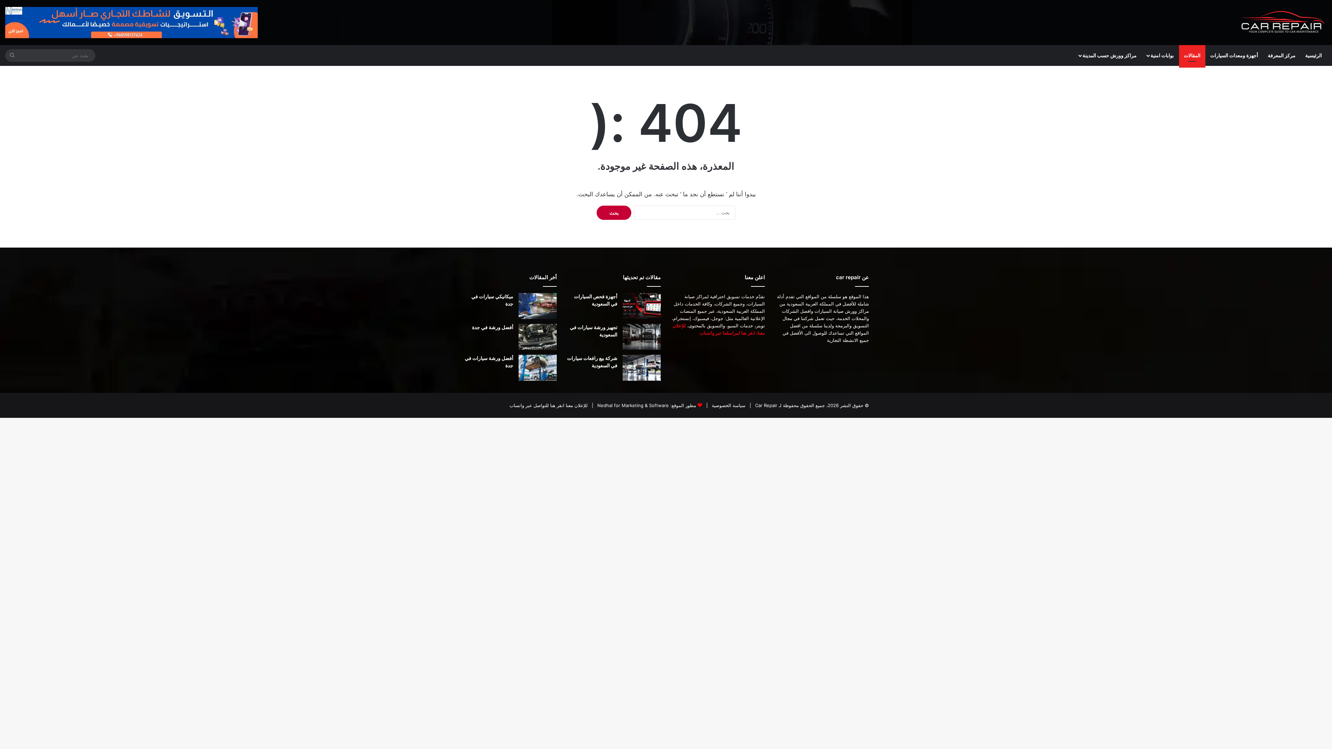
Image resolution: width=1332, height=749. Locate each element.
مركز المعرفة (1282, 55)
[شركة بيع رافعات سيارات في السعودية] (642, 368)
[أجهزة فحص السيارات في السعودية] (642, 306)
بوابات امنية (1162, 55)
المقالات (1192, 55)
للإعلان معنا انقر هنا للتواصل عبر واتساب (549, 405)
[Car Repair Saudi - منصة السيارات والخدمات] (1282, 22)
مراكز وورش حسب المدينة (1110, 55)
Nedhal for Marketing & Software (632, 405)
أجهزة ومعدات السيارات (1234, 55)
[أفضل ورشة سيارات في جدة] (538, 368)
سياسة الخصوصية (727, 405)
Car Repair (765, 405)
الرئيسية (1313, 55)
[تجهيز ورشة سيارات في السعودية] (642, 337)
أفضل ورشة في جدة (492, 327)
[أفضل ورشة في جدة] (538, 337)
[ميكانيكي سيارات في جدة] (538, 306)
